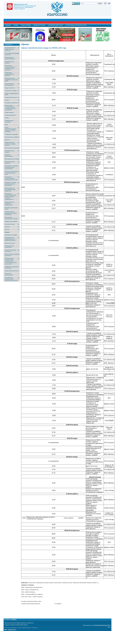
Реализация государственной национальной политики (10, 68)
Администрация (39, 25)
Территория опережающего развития (9, 74)
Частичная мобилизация (9, 274)
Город (16, 25)
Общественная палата (11, 270)
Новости (7, 139)
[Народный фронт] (18, 34)
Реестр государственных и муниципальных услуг (12, 173)
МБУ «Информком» (10, 629)
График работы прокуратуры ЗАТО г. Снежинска (11, 213)
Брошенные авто (10, 243)
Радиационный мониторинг (9, 246)
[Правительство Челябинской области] (40, 34)
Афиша (7, 232)
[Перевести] (109, 3)
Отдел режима (9, 112)
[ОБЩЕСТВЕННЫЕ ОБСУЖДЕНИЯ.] (102, 34)
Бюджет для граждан (11, 221)
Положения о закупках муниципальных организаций (11, 167)
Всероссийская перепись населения (12, 254)
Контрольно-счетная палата (76, 25)
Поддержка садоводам (11, 134)
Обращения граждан (11, 235)
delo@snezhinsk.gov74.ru (103, 625)
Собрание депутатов (55, 25)
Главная (8, 25)
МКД (6, 124)
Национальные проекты (9, 62)
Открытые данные (10, 115)
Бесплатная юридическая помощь (11, 218)
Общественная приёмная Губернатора (9, 203)
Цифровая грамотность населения (12, 267)
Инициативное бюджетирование (10, 58)
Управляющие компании (9, 121)
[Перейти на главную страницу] (41, 12)
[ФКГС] (85, 34)
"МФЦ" (7, 118)
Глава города (26, 25)
